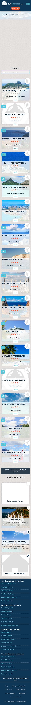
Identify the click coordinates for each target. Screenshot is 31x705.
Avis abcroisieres (6, 632)
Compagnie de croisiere (8, 639)
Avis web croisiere (6, 635)
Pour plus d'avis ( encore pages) (15, 471)
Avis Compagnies (10, 693)
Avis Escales (9, 689)
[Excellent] (15, 431)
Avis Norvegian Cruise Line (9, 597)
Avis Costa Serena (6, 618)
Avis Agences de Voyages (19, 686)
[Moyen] (15, 190)
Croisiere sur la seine (7, 649)
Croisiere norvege (6, 642)
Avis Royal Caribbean (7, 594)
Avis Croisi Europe (6, 601)
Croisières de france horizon (9, 625)
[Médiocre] (15, 117)
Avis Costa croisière (7, 590)
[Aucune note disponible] (15, 93)
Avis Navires (22, 693)
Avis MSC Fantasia (6, 611)
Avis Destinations (21, 689)
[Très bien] (15, 142)
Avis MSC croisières (7, 587)
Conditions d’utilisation (15, 697)
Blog (6, 686)
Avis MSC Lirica (6, 615)
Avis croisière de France (8, 583)
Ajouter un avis (15, 8)
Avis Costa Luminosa (7, 621)
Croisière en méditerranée (8, 646)
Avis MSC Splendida (7, 608)
